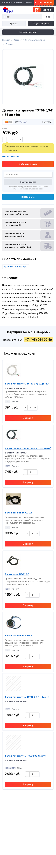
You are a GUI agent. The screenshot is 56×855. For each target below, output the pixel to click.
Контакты (7, 3)
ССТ (16, 122)
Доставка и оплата (23, 3)
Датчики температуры (15, 266)
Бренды (14, 23)
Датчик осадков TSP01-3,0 (18, 635)
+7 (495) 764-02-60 (43, 3)
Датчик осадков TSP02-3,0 (18, 513)
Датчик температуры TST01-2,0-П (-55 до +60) (28, 448)
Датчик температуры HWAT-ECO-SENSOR (25, 756)
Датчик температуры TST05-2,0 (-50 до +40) (27, 384)
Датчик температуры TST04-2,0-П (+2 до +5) (27, 697)
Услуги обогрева (40, 23)
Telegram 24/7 (28, 197)
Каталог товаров (28, 32)
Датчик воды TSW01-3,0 (17, 574)
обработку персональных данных (27, 189)
